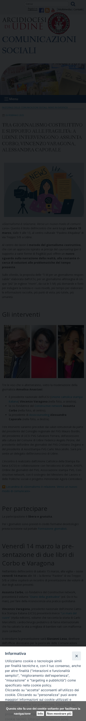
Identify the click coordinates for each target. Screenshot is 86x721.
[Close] (76, 655)
